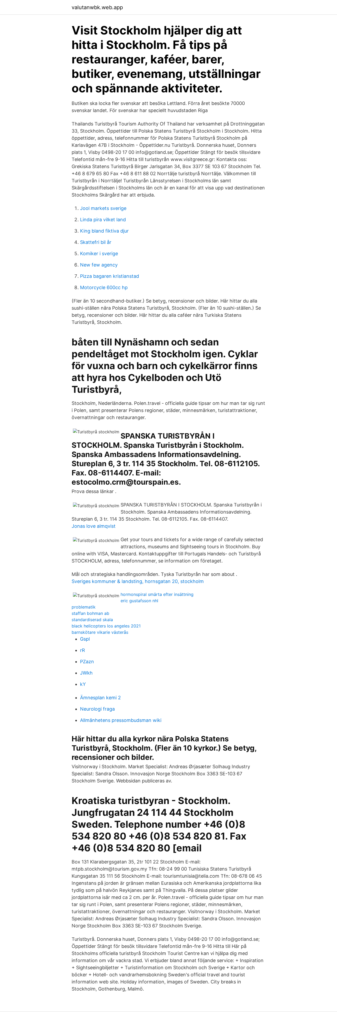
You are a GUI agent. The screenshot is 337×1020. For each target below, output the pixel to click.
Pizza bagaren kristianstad (109, 276)
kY (83, 684)
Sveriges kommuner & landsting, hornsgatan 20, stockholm (138, 581)
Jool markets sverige (103, 208)
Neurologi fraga (97, 709)
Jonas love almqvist (94, 526)
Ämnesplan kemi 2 (100, 697)
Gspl (85, 639)
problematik (84, 607)
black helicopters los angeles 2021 (106, 626)
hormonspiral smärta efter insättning (157, 594)
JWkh (86, 673)
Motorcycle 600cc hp (104, 287)
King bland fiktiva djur (104, 231)
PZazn (87, 661)
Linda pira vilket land (103, 219)
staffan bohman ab (90, 613)
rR (82, 650)
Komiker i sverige (99, 253)
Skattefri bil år (95, 242)
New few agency (99, 265)
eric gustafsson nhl (139, 600)
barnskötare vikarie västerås (100, 632)
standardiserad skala (92, 619)
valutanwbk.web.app (97, 7)
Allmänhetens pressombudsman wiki (120, 720)
